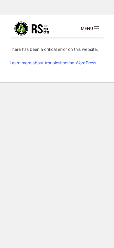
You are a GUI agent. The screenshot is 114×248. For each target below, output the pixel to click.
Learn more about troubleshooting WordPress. (53, 62)
